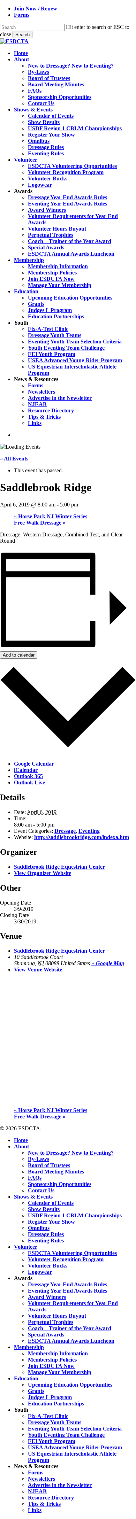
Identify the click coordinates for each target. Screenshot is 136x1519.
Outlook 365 (28, 776)
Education (26, 1378)
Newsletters (41, 1479)
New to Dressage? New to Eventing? (71, 1153)
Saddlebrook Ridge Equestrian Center (59, 867)
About (21, 1146)
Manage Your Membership (59, 1372)
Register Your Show (51, 1222)
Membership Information (58, 1353)
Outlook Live (29, 782)
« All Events (14, 459)
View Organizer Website (42, 873)
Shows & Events (33, 1197)
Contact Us (41, 1190)
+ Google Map (107, 963)
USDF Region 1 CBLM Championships (75, 1215)
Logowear (40, 1272)
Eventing (89, 831)
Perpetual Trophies (50, 1322)
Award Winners (47, 1297)
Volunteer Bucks (47, 1266)
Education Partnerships (56, 1403)
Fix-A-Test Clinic (48, 1416)
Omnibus (39, 1228)
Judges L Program (50, 1397)
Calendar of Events (51, 1203)
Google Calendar (34, 764)
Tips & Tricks (44, 1504)
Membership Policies (52, 1360)
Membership (29, 1347)
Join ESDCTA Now (51, 1366)
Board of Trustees (49, 1165)
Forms (35, 1472)
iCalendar (26, 770)
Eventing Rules (46, 1240)
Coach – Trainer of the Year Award (69, 1328)
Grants (36, 1391)
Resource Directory (51, 1498)
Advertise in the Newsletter (60, 1485)
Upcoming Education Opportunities (70, 1385)
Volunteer (25, 1247)
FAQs (34, 1178)
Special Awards (46, 1335)
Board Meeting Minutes (56, 1172)
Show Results (44, 1209)
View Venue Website (38, 969)
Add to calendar (19, 655)
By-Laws (38, 1159)
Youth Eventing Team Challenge (66, 1435)
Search (22, 34)
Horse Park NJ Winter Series (50, 516)
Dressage (65, 831)
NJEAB (37, 1491)
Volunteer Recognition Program (66, 1259)
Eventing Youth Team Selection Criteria (75, 1429)
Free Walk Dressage (40, 523)
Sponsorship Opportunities (59, 1184)
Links (34, 1510)
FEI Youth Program (51, 1441)
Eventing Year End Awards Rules (67, 1291)
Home (21, 1140)
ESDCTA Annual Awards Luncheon (71, 1341)
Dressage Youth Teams (54, 1422)
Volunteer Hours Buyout (57, 1316)
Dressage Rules (46, 1234)
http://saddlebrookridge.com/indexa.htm (81, 837)
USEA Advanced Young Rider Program (75, 1447)
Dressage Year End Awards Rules (67, 1284)
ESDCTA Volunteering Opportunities (72, 1253)
